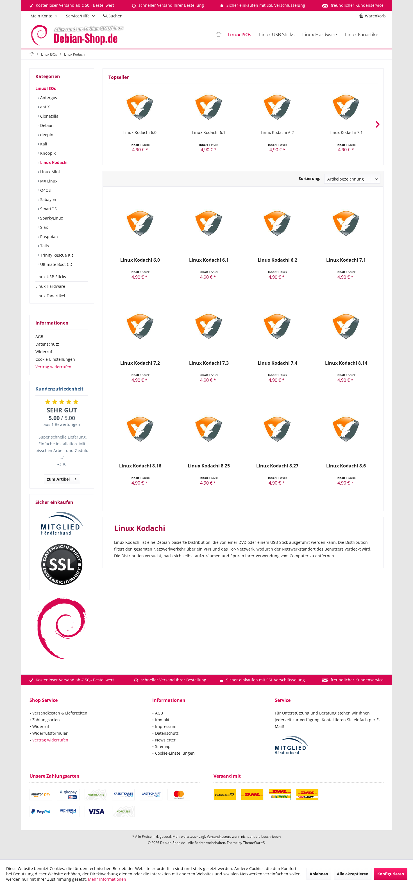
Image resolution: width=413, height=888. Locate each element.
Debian (46, 125)
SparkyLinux (51, 218)
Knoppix (47, 153)
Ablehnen (319, 873)
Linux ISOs (45, 88)
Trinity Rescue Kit (56, 255)
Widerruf (43, 351)
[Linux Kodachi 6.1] (209, 107)
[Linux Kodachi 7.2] (140, 326)
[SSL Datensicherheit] (61, 565)
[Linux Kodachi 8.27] (277, 429)
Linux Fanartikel (50, 295)
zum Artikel (58, 479)
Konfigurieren (390, 873)
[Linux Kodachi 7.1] (346, 107)
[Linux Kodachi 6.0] (140, 107)
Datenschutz (47, 344)
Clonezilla (48, 116)
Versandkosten (218, 836)
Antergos (48, 97)
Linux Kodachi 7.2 (140, 363)
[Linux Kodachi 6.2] (277, 107)
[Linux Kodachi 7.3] (208, 326)
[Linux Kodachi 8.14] (346, 326)
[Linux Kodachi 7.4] (277, 326)
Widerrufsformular (50, 733)
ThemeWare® (254, 842)
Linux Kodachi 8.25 (209, 466)
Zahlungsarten (46, 719)
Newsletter (165, 740)
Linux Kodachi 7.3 (209, 363)
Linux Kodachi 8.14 (346, 363)
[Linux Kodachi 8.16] (140, 429)
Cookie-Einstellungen (55, 359)
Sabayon (47, 199)
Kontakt (162, 719)
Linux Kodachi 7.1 (346, 132)
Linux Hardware (50, 286)
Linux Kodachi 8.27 (277, 466)
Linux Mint (49, 171)
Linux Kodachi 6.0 (139, 132)
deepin (46, 134)
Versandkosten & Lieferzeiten (59, 713)
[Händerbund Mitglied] (61, 523)
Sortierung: (309, 178)
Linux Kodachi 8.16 (140, 466)
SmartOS (48, 208)
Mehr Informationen (107, 879)
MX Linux (48, 181)
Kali (43, 144)
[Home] (219, 35)
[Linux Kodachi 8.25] (208, 429)
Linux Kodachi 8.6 (346, 466)
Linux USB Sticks (50, 276)
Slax (43, 227)
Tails (44, 245)
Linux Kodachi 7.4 (277, 363)
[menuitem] (373, 16)
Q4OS (45, 190)
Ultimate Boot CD (55, 264)
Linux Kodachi (53, 162)
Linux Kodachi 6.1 (208, 132)
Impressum (165, 726)
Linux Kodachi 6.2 (277, 132)
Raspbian (48, 236)
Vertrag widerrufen (53, 366)
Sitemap (163, 746)
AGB (39, 336)
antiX (44, 106)
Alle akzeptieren (352, 873)
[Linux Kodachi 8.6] (346, 429)
